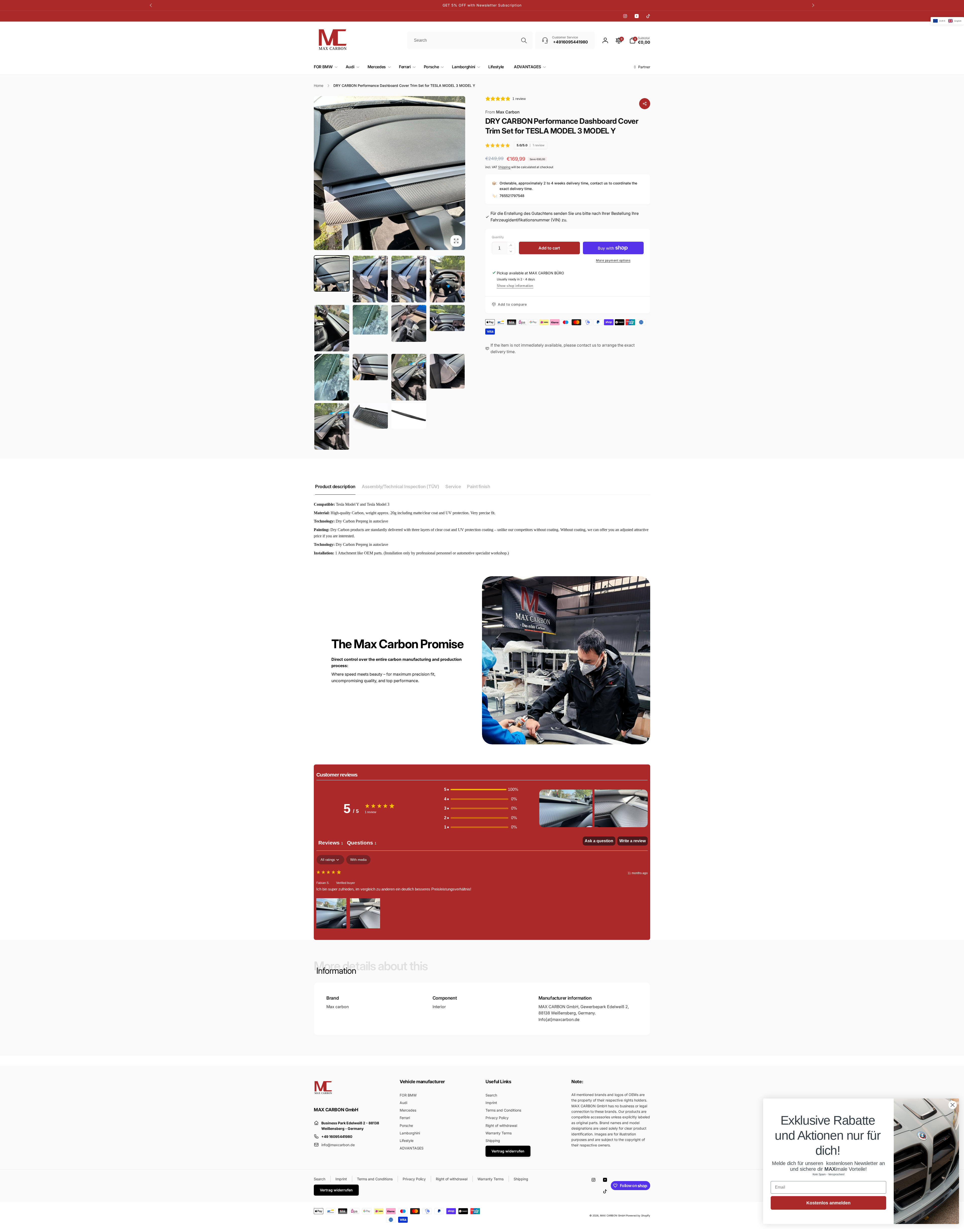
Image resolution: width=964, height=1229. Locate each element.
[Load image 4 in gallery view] (447, 279)
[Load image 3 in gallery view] (408, 279)
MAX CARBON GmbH (612, 1215)
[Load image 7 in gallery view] (408, 323)
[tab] (361, 843)
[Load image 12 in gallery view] (447, 371)
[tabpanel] (482, 892)
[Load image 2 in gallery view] (370, 279)
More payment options (613, 260)
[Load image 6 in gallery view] (370, 320)
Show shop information (515, 286)
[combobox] (470, 40)
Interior (439, 1006)
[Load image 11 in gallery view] (408, 377)
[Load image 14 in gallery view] (370, 416)
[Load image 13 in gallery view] (331, 426)
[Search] (524, 40)
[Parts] (644, 103)
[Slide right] (813, 5)
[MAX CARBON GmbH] (323, 1095)
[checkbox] (358, 859)
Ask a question (599, 841)
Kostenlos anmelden (828, 1202)
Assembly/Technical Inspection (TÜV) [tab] (400, 486)
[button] (324, 67)
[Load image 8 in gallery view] (447, 318)
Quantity (498, 237)
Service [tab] (453, 486)
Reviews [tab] (330, 843)
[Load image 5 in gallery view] (331, 328)
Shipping (504, 167)
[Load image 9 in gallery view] (331, 377)
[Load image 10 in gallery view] (370, 367)
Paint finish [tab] (478, 486)
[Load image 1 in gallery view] (331, 273)
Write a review (632, 841)
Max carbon (337, 1006)
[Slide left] (151, 5)
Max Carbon (502, 111)
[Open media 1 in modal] (389, 173)
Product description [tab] (335, 486)
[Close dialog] (952, 1105)
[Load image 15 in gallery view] (408, 416)
